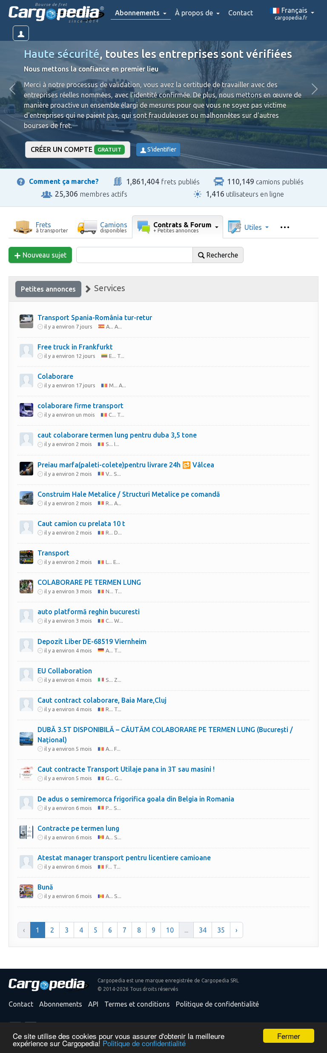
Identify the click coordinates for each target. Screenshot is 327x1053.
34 (203, 930)
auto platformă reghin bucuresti (88, 611)
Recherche (221, 255)
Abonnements (60, 1004)
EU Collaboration (64, 671)
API (93, 1004)
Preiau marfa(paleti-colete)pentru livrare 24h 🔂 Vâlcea (125, 465)
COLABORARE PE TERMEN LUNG (89, 582)
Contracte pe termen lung (78, 828)
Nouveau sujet (43, 255)
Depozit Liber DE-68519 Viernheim (91, 641)
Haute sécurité (62, 54)
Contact (240, 13)
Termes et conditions (137, 1004)
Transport (53, 553)
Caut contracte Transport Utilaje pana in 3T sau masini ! (126, 769)
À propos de (195, 13)
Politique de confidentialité (144, 1043)
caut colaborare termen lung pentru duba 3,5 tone (117, 435)
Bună (45, 887)
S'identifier (161, 149)
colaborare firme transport (80, 405)
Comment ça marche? (64, 181)
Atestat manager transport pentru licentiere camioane (124, 857)
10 (170, 930)
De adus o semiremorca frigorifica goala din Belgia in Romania (135, 799)
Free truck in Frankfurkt (75, 347)
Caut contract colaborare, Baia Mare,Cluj (101, 700)
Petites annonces (48, 289)
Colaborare (55, 376)
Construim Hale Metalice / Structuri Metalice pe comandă (128, 494)
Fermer (288, 1035)
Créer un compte (76, 149)
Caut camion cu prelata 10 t (81, 523)
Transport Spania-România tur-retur (94, 317)
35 (221, 930)
